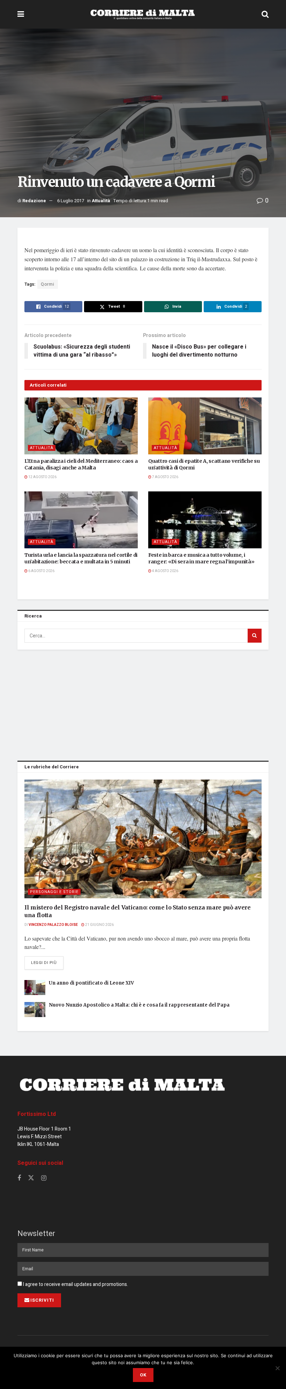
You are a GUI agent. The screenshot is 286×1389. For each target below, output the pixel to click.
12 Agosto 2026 (42, 477)
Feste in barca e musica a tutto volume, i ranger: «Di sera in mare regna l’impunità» (201, 558)
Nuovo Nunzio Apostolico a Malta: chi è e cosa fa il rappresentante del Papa (139, 1005)
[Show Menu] (20, 14)
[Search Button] (265, 14)
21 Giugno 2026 (99, 924)
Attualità (101, 200)
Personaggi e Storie (54, 892)
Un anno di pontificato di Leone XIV (91, 983)
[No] (277, 1368)
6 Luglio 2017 (70, 200)
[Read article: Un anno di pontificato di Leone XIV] (34, 987)
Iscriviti (42, 1300)
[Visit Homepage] (142, 14)
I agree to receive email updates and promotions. (75, 1284)
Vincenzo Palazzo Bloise (53, 924)
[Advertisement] (143, 703)
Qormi (47, 284)
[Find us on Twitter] (31, 1178)
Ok (143, 1375)
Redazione (34, 200)
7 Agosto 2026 (164, 477)
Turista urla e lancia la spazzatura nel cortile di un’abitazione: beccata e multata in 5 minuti (80, 558)
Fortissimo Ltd (36, 1114)
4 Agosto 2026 (164, 571)
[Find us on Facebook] (19, 1178)
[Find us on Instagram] (43, 1178)
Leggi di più (47, 962)
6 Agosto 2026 (41, 571)
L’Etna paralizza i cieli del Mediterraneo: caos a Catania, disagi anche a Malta (80, 464)
